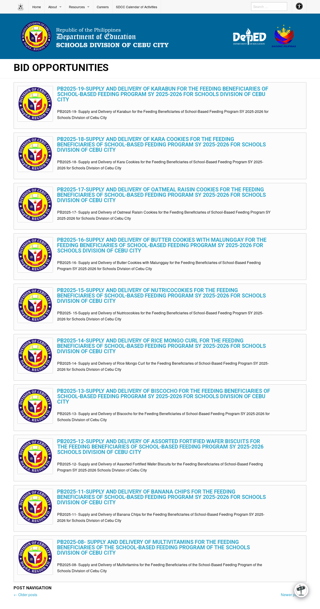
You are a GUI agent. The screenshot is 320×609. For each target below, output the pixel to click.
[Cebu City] (160, 36)
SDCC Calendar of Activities (136, 6)
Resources (77, 6)
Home (36, 6)
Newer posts (293, 594)
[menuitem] (21, 7)
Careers (103, 6)
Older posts (25, 594)
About (52, 6)
